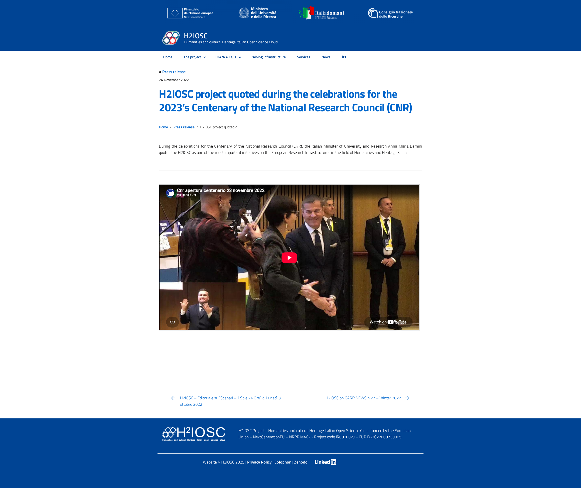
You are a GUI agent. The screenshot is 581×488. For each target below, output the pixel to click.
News (326, 57)
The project (192, 57)
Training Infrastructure (268, 57)
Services (303, 57)
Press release (174, 72)
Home (167, 57)
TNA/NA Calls (225, 57)
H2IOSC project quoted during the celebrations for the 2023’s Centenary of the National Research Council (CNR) (285, 100)
